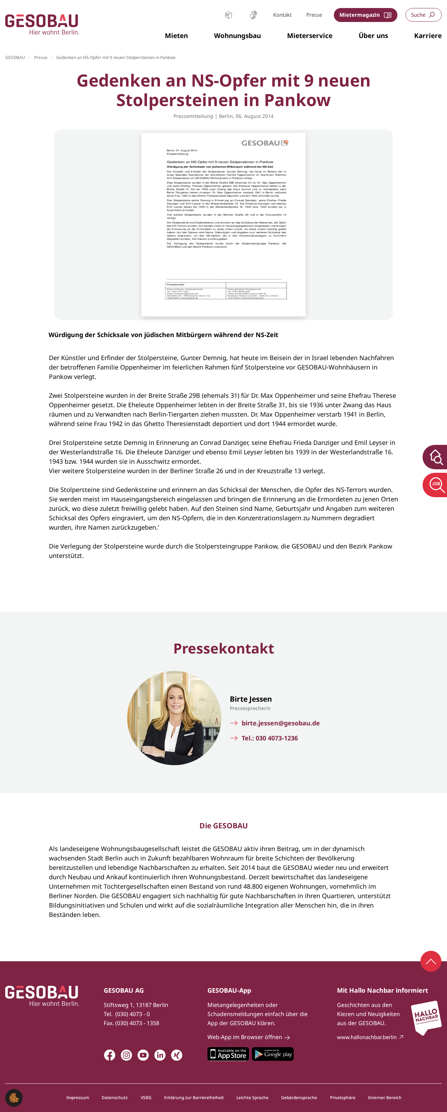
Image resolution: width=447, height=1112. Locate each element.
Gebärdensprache (253, 15)
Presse (314, 14)
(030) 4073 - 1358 (137, 1023)
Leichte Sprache (228, 15)
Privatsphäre (343, 1097)
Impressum (77, 1097)
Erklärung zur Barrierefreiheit (194, 1097)
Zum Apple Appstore (228, 1054)
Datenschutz (115, 1097)
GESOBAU (15, 57)
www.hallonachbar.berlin (367, 1036)
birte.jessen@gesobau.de (281, 723)
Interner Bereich (385, 1097)
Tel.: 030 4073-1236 (270, 738)
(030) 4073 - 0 (132, 1014)
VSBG (146, 1097)
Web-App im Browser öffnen (244, 1037)
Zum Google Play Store (273, 1054)
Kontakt (282, 14)
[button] (176, 36)
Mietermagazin (359, 14)
